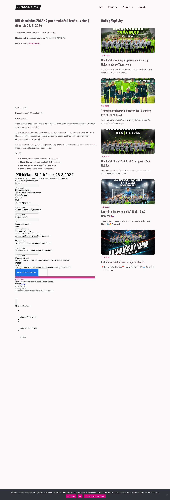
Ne (80, 496)
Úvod (101, 7)
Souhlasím (71, 496)
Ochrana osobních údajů (94, 496)
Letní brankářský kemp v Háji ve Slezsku (123, 262)
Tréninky (126, 7)
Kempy (111, 7)
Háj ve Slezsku (34, 43)
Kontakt (142, 7)
